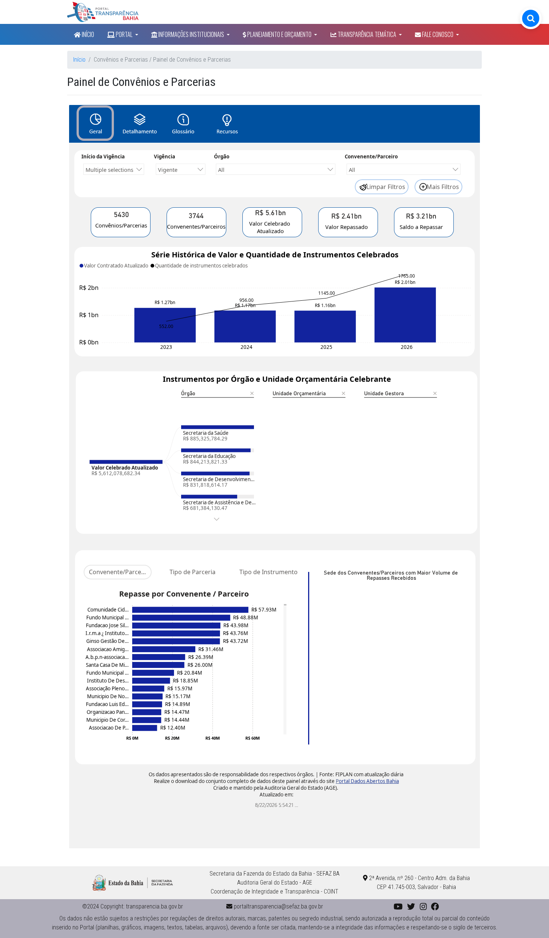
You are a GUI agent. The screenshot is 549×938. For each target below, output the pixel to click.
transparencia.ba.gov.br (154, 906)
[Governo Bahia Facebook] (435, 906)
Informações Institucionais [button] (191, 34)
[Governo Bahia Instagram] (423, 906)
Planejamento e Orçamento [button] (279, 34)
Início (87, 34)
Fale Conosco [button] (438, 34)
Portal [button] (124, 34)
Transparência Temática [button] (366, 34)
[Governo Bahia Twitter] (411, 906)
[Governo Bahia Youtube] (398, 906)
